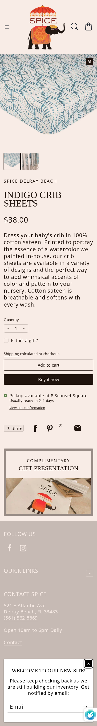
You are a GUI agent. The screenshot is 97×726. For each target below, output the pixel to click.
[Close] (88, 663)
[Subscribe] (85, 707)
